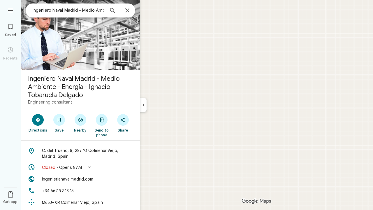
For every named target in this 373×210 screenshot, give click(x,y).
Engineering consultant (50, 102)
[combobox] (68, 10)
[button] (80, 167)
